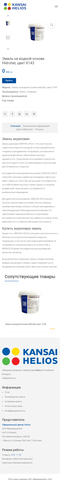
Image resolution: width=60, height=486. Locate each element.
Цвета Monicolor (24, 129)
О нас (7, 392)
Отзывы (39, 129)
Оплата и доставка (13, 406)
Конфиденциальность (15, 411)
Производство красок (15, 397)
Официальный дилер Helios (16, 424)
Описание (15, 126)
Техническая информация (36, 126)
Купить (9, 80)
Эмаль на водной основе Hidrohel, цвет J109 (25, 324)
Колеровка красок (13, 401)
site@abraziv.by (9, 378)
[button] (8, 16)
